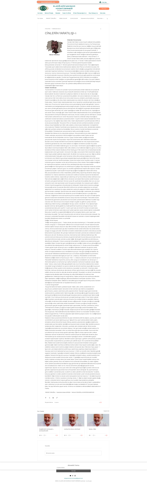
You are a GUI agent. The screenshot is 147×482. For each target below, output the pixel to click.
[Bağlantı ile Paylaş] (57, 397)
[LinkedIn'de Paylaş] (53, 397)
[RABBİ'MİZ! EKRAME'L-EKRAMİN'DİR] (48, 420)
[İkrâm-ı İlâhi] (98, 420)
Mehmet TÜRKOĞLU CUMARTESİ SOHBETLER (83, 392)
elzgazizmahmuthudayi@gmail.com (73, 478)
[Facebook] (73, 475)
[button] (104, 9)
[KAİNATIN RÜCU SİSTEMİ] (73, 420)
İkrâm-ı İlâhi (92, 429)
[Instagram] (75, 475)
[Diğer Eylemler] (101, 29)
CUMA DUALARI (74, 18)
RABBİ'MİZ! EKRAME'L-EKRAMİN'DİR (46, 430)
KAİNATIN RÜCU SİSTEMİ (72, 429)
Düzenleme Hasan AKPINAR (63, 392)
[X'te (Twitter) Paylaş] (49, 397)
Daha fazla (100, 18)
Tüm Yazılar (40, 18)
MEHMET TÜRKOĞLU (51, 18)
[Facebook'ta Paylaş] (45, 397)
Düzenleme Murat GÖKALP (87, 18)
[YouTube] (70, 475)
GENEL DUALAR (63, 18)
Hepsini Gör (106, 411)
